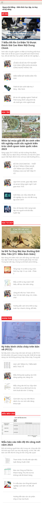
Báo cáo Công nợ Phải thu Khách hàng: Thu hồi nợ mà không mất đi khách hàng (23, 472)
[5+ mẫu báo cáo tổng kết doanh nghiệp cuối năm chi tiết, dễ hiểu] (7, 484)
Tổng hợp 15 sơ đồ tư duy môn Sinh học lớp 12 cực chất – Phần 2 (25, 271)
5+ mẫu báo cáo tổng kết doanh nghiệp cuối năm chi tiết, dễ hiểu (25, 485)
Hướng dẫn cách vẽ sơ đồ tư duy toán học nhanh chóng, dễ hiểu (25, 307)
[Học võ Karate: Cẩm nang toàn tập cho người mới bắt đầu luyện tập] (7, 209)
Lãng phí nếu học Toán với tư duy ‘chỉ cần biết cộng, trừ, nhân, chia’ (25, 295)
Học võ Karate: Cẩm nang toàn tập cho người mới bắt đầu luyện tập (24, 210)
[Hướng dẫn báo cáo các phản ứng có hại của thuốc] (7, 497)
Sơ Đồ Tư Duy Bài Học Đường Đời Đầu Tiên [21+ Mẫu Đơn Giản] (20, 253)
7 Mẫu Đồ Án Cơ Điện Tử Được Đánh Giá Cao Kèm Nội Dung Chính (18, 45)
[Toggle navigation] (2, 2)
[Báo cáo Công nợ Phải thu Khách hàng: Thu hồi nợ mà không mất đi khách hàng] (7, 471)
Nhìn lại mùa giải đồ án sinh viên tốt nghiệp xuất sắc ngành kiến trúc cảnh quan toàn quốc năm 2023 (20, 145)
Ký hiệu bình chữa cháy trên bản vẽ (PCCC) (20, 348)
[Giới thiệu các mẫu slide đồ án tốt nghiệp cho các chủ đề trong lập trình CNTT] (7, 196)
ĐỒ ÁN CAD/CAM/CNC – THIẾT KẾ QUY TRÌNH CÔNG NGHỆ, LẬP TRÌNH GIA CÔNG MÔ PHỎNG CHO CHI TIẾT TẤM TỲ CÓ (24, 169)
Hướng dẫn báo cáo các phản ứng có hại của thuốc (24, 497)
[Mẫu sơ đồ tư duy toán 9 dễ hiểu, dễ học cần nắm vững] (7, 283)
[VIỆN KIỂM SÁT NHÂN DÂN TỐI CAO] (7, 77)
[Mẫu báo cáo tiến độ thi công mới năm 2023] (21, 428)
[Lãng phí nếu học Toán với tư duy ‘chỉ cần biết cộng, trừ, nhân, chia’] (7, 293)
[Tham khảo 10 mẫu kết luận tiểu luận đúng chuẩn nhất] (7, 460)
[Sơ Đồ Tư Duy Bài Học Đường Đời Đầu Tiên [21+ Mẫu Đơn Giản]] (21, 237)
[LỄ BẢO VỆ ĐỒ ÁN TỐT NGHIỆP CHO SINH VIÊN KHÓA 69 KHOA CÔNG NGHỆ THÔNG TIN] (7, 64)
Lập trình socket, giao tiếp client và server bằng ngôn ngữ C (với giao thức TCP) (25, 184)
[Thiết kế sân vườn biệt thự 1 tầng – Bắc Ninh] (7, 87)
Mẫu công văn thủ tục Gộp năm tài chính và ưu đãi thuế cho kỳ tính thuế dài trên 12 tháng (25, 387)
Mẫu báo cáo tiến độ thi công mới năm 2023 (20, 443)
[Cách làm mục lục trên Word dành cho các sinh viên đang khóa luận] (7, 400)
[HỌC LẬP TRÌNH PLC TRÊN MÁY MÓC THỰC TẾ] (7, 365)
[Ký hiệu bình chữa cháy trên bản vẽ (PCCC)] (21, 332)
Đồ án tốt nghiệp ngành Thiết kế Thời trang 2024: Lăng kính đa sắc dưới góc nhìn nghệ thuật (25, 99)
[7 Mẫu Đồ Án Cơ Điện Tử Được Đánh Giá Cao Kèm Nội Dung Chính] (21, 28)
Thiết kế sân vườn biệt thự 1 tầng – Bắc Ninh (23, 87)
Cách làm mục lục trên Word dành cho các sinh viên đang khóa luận (23, 401)
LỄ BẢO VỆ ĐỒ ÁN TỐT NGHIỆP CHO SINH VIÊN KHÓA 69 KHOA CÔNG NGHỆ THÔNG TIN (25, 65)
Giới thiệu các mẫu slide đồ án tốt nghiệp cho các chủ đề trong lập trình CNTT (25, 197)
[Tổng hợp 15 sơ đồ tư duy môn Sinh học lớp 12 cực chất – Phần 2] (7, 270)
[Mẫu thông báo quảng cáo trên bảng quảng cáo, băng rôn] (7, 376)
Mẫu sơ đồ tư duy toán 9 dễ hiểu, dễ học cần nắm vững (23, 283)
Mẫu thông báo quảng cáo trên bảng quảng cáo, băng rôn (24, 376)
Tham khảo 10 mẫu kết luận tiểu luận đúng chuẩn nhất (25, 460)
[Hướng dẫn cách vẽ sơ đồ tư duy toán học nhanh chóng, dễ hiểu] (7, 307)
